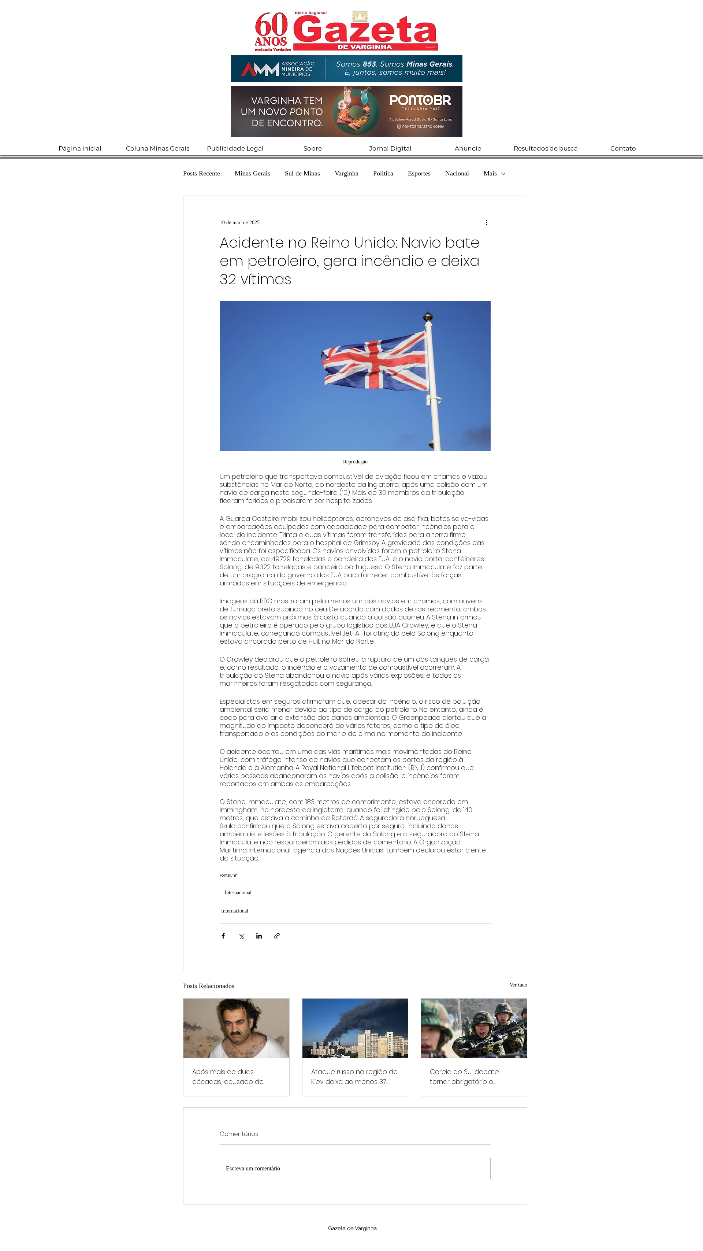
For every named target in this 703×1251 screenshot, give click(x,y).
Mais (490, 173)
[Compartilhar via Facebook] (223, 935)
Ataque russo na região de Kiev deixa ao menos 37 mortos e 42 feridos (354, 1077)
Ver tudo (518, 985)
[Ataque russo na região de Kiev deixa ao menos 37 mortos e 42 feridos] (355, 1028)
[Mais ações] (486, 222)
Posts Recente (201, 173)
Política (383, 173)
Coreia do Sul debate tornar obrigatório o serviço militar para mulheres (464, 1077)
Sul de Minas (302, 173)
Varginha (346, 173)
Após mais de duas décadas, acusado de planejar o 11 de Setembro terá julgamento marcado (234, 1077)
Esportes (419, 173)
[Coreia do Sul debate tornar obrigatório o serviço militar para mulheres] (474, 1028)
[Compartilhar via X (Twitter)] (241, 935)
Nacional (457, 173)
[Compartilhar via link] (277, 935)
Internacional (238, 892)
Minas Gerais (252, 173)
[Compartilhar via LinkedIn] (259, 935)
